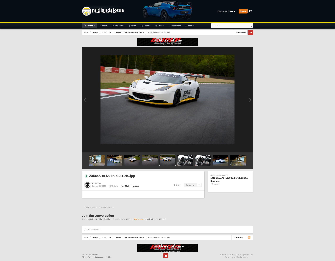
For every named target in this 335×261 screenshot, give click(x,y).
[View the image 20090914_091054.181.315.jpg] (185, 160)
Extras (146, 26)
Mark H (97, 183)
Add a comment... (94, 229)
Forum (104, 26)
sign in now (138, 219)
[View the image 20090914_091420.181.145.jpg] (97, 160)
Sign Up (243, 11)
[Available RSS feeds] (249, 237)
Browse (89, 26)
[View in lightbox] (167, 99)
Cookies (108, 257)
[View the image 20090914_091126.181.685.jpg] (150, 160)
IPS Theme (86, 254)
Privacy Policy (87, 257)
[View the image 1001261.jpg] (238, 160)
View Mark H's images (130, 186)
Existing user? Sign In (226, 11)
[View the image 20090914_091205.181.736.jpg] (132, 160)
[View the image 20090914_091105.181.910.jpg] (167, 160)
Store (159, 26)
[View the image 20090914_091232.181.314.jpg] (114, 160)
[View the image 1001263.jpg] (203, 160)
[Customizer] (250, 11)
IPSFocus (95, 254)
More (190, 26)
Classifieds (176, 26)
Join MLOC (119, 26)
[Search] (251, 25)
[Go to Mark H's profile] (87, 185)
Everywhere (240, 26)
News (133, 26)
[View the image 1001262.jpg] (220, 160)
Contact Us (99, 257)
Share (178, 185)
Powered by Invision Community (236, 257)
